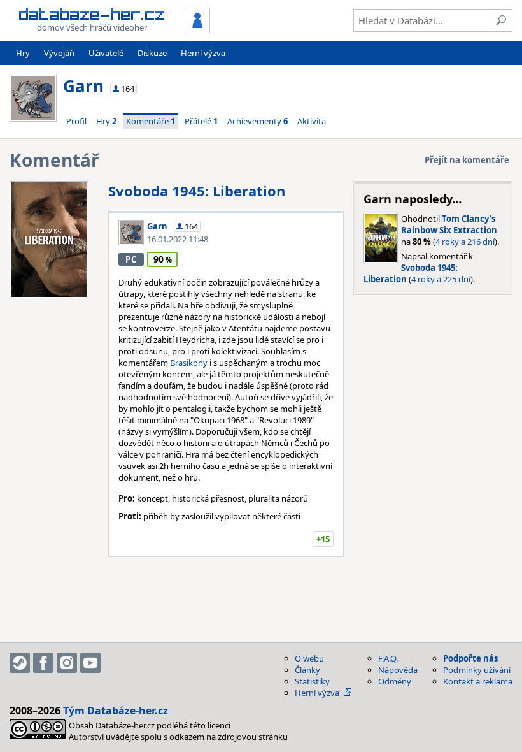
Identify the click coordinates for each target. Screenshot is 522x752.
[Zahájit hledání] (501, 20)
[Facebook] (43, 663)
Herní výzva (203, 53)
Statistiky (312, 681)
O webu (309, 658)
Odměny (394, 681)
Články (307, 670)
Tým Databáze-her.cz (115, 711)
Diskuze (152, 53)
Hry (23, 53)
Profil (76, 121)
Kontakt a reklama (477, 681)
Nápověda (398, 670)
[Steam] (20, 663)
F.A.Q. (388, 658)
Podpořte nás (470, 658)
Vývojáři (59, 53)
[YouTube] (90, 663)
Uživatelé (105, 53)
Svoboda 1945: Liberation (196, 190)
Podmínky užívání (477, 670)
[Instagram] (67, 663)
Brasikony (189, 362)
